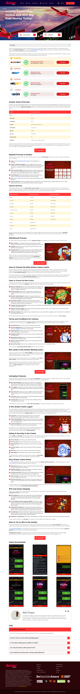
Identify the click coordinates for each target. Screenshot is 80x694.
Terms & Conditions (41, 672)
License (38, 668)
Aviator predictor (16, 528)
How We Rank (59, 666)
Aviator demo (14, 462)
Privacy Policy (59, 664)
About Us (39, 664)
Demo (57, 668)
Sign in (70, 3)
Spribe (57, 672)
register (18, 328)
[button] (63, 3)
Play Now (62, 62)
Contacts (39, 666)
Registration (35, 3)
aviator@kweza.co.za (22, 686)
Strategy (58, 670)
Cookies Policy (40, 670)
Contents (12, 45)
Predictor (51, 3)
